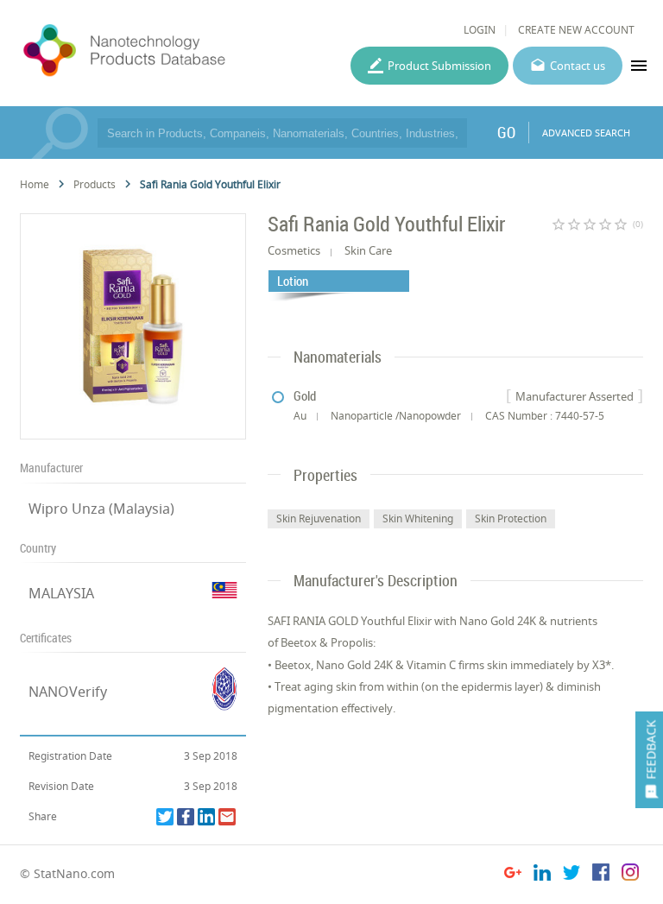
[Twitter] (165, 816)
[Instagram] (630, 875)
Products (94, 184)
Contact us (577, 65)
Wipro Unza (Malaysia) (101, 508)
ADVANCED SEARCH (586, 132)
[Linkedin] (206, 816)
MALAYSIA (61, 593)
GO (506, 132)
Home (34, 184)
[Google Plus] (512, 875)
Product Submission (439, 65)
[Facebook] (185, 816)
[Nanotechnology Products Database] (169, 51)
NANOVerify (67, 691)
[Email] (227, 816)
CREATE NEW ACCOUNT (576, 29)
